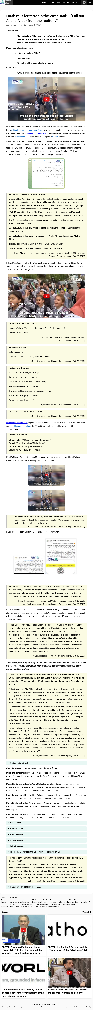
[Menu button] (90, 2)
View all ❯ (86, 912)
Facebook (38, 902)
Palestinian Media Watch (37, 133)
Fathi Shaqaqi (16, 846)
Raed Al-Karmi (16, 840)
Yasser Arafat (16, 823)
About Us (45, 2)
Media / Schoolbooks (17, 902)
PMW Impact (55, 2)
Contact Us (76, 2)
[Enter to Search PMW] (84, 2)
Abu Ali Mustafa (17, 834)
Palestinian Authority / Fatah (49, 907)
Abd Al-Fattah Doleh (19, 763)
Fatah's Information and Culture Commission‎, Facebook (67, 902)
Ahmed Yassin (16, 829)
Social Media (29, 902)
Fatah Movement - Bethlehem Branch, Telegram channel (55, 904)
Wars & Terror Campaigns (55, 900)
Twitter (45, 902)
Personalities (23, 907)
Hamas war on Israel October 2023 (25, 887)
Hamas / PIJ (14, 907)
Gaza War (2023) (71, 900)
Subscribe (66, 2)
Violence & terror (16, 900)
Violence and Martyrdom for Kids (34, 900)
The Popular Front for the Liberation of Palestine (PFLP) (35, 852)
